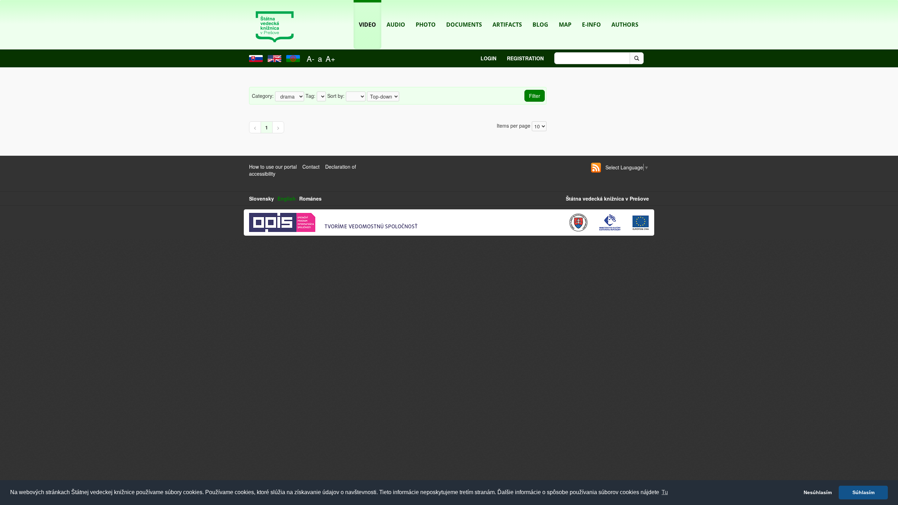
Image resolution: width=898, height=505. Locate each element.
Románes (310, 198)
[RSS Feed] (596, 167)
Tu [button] (665, 492)
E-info (591, 24)
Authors (624, 24)
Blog (540, 24)
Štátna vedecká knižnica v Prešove (607, 198)
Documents (464, 24)
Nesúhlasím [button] (818, 492)
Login (488, 58)
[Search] (637, 58)
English (286, 198)
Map (565, 24)
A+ (330, 58)
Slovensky (261, 198)
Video (367, 24)
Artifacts (507, 24)
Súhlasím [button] (863, 492)
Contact (311, 166)
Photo (426, 24)
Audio (396, 24)
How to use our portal (273, 166)
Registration (525, 58)
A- (310, 58)
